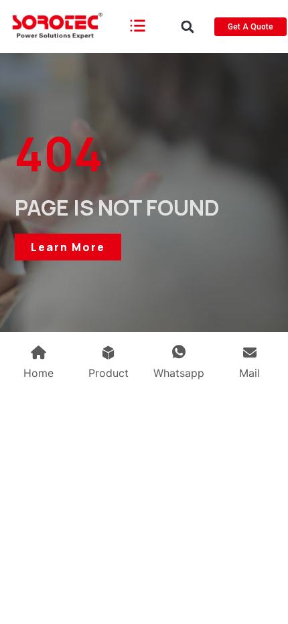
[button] (187, 26)
